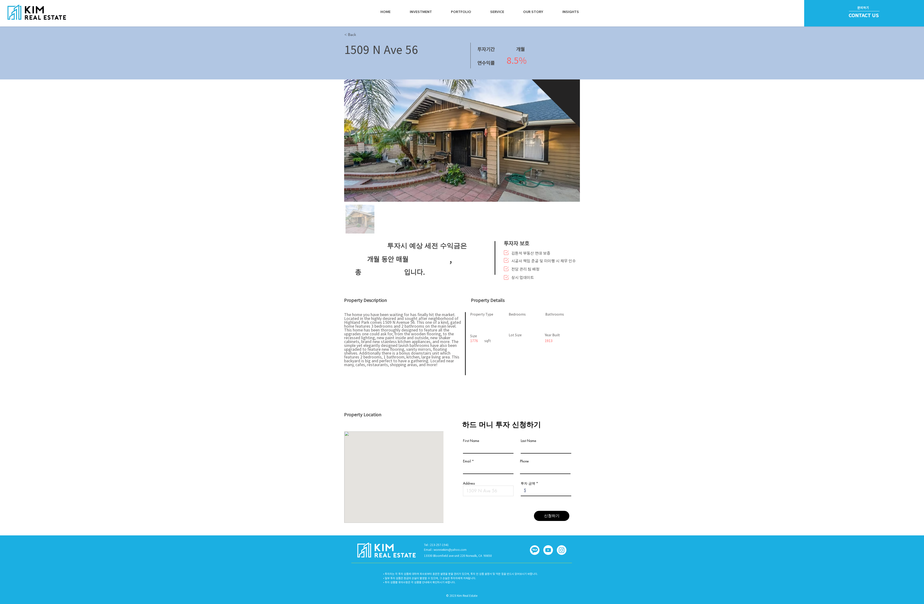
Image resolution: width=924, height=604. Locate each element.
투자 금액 (528, 483)
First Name (471, 440)
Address (469, 483)
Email (467, 461)
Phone (524, 461)
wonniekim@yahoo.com (450, 549)
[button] (497, 12)
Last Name (528, 440)
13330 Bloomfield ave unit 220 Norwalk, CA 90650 (458, 555)
